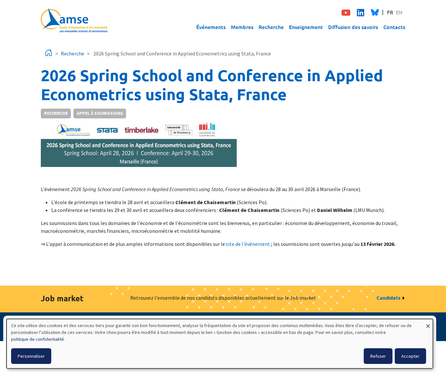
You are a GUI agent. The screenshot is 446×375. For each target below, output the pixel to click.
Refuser (378, 356)
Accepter (410, 356)
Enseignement (306, 26)
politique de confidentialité (37, 339)
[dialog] (220, 343)
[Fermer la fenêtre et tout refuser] (428, 323)
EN (399, 12)
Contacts (394, 26)
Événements (211, 26)
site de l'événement (248, 244)
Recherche (271, 26)
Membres (242, 26)
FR (390, 12)
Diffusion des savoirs (353, 26)
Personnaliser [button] (31, 356)
